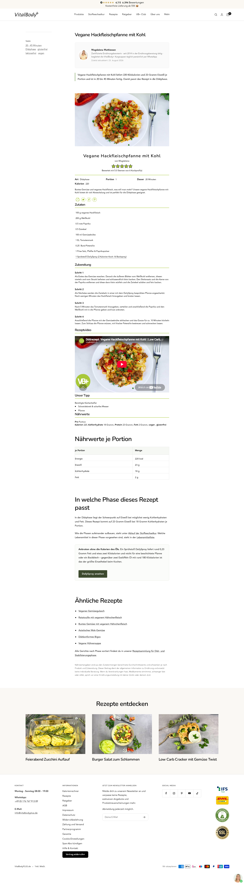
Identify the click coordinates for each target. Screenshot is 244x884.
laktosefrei (31, 53)
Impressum (68, 810)
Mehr (167, 14)
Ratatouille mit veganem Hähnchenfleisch (100, 617)
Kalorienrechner (70, 791)
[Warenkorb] (227, 14)
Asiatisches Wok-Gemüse (92, 630)
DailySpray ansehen (93, 574)
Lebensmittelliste (145, 537)
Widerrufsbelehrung (72, 820)
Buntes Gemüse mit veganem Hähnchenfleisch (103, 624)
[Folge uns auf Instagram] (174, 793)
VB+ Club (141, 14)
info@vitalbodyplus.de (26, 813)
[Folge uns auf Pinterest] (182, 793)
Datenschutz (68, 815)
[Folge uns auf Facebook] (166, 793)
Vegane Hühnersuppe (90, 643)
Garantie (66, 834)
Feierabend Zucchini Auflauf (48, 759)
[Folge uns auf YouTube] (189, 793)
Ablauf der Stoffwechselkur (142, 533)
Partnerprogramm (71, 829)
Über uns (155, 14)
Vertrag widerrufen (75, 854)
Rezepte (113, 14)
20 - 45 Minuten (34, 45)
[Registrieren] (144, 817)
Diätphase (31, 49)
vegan (41, 53)
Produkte (79, 14)
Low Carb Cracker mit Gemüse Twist (188, 759)
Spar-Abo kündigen (72, 843)
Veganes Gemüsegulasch (91, 611)
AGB (64, 805)
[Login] (222, 14)
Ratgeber (127, 14)
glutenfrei (43, 49)
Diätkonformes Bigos (90, 637)
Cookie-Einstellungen (73, 839)
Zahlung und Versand (73, 824)
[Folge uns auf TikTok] (197, 793)
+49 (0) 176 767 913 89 (26, 801)
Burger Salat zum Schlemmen (116, 759)
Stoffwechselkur (96, 14)
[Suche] (216, 14)
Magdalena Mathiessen (103, 50)
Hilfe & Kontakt (70, 848)
